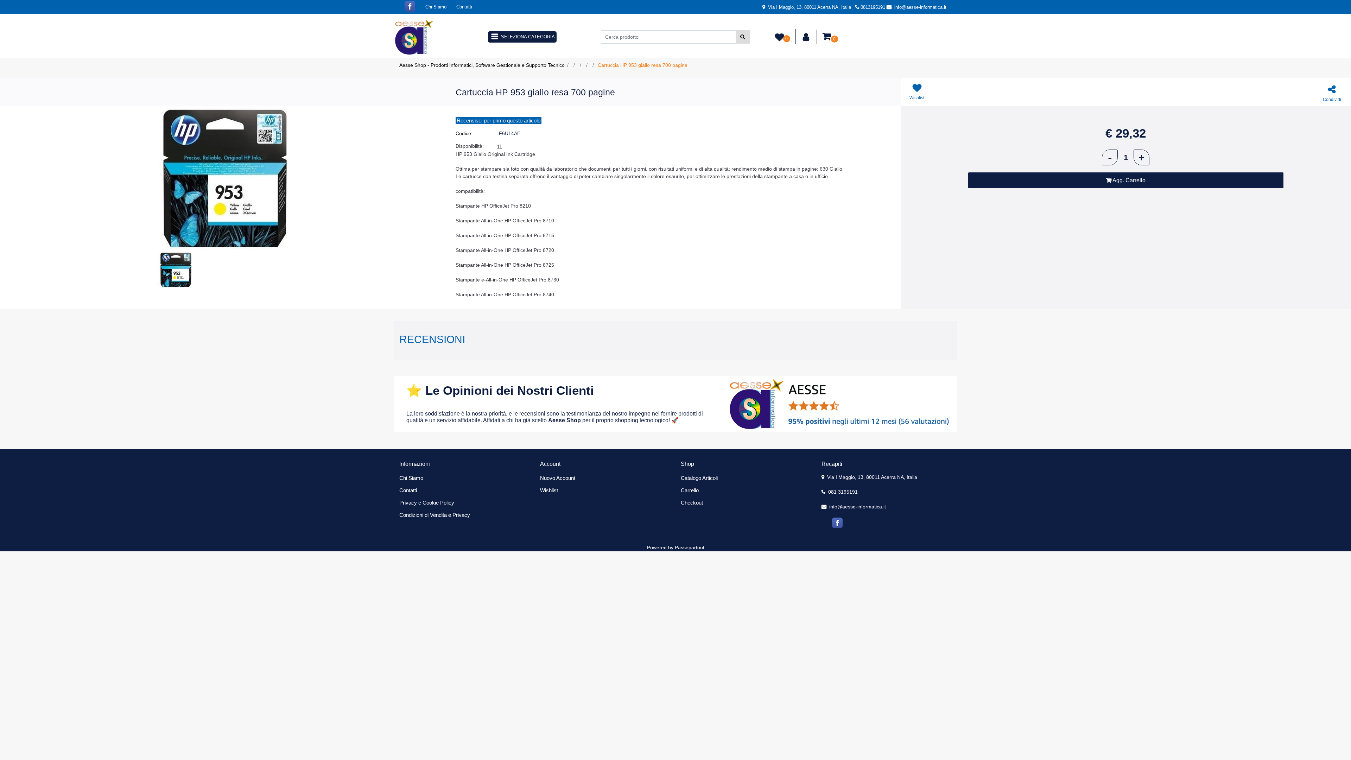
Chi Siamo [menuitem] (435, 7)
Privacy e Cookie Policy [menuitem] (426, 503)
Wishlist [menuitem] (549, 490)
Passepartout (689, 547)
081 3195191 (842, 492)
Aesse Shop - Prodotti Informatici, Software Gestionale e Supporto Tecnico (482, 65)
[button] (743, 37)
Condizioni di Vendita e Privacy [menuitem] (434, 515)
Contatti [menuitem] (464, 7)
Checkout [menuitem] (692, 503)
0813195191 (873, 7)
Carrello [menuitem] (690, 490)
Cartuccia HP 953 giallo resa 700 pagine (642, 65)
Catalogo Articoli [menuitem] (699, 478)
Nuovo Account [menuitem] (557, 478)
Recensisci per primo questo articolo (498, 121)
